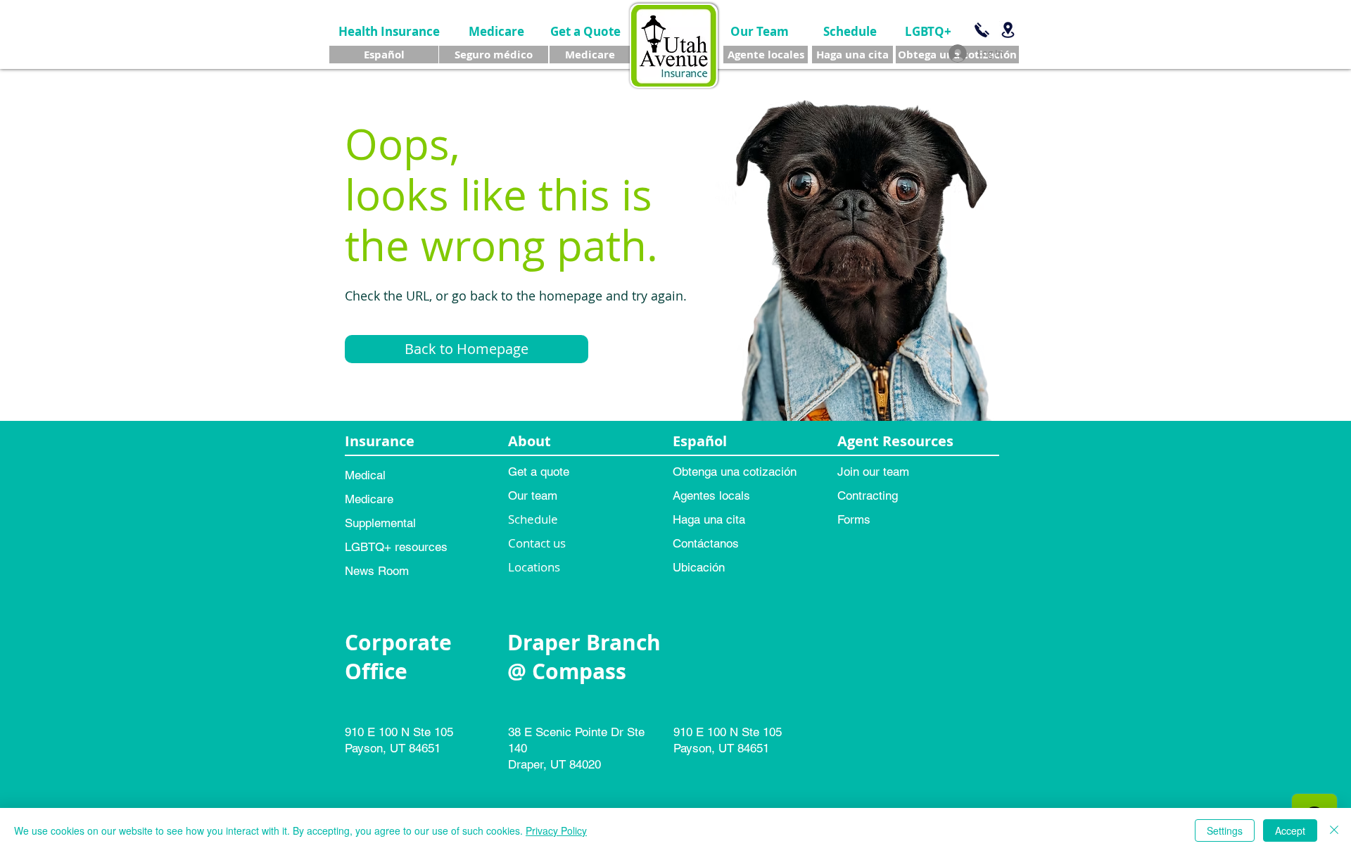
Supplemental (380, 523)
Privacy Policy (556, 830)
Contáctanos (706, 543)
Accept (1290, 830)
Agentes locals (711, 495)
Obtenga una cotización (735, 472)
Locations (534, 567)
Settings (1225, 830)
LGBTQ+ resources (396, 547)
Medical (365, 475)
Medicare (369, 499)
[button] (466, 349)
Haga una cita (709, 519)
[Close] (1334, 830)
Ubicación (699, 567)
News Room (377, 571)
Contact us (537, 543)
